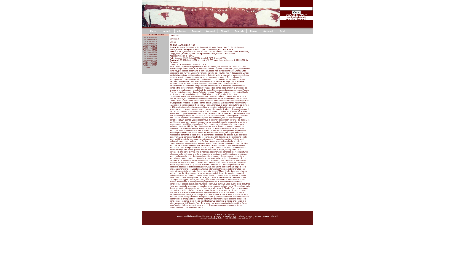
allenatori (193, 216)
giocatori (249, 216)
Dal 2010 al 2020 (150, 63)
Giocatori (210, 31)
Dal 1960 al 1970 (150, 52)
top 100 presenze (237, 218)
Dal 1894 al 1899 (150, 37)
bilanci (241, 216)
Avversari (196, 31)
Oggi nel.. (239, 31)
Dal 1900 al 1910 (150, 39)
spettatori (219, 218)
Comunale (174, 35)
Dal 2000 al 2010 (150, 61)
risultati (210, 218)
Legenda (146, 67)
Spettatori (268, 31)
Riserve (253, 31)
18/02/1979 (174, 39)
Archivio (167, 31)
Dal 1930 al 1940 (150, 46)
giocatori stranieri (262, 216)
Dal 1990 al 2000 (150, 59)
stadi (226, 218)
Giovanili (225, 31)
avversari (217, 216)
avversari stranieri (230, 216)
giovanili (274, 216)
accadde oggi (182, 216)
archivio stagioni (205, 216)
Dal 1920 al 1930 (150, 44)
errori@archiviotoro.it (296, 19)
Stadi (282, 31)
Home (153, 31)
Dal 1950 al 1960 (150, 50)
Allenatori (181, 31)
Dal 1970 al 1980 (150, 54)
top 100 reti (250, 218)
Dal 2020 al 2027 (150, 65)
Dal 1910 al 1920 (150, 42)
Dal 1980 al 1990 (150, 56)
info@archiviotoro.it (296, 17)
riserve (203, 218)
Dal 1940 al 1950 (150, 48)
